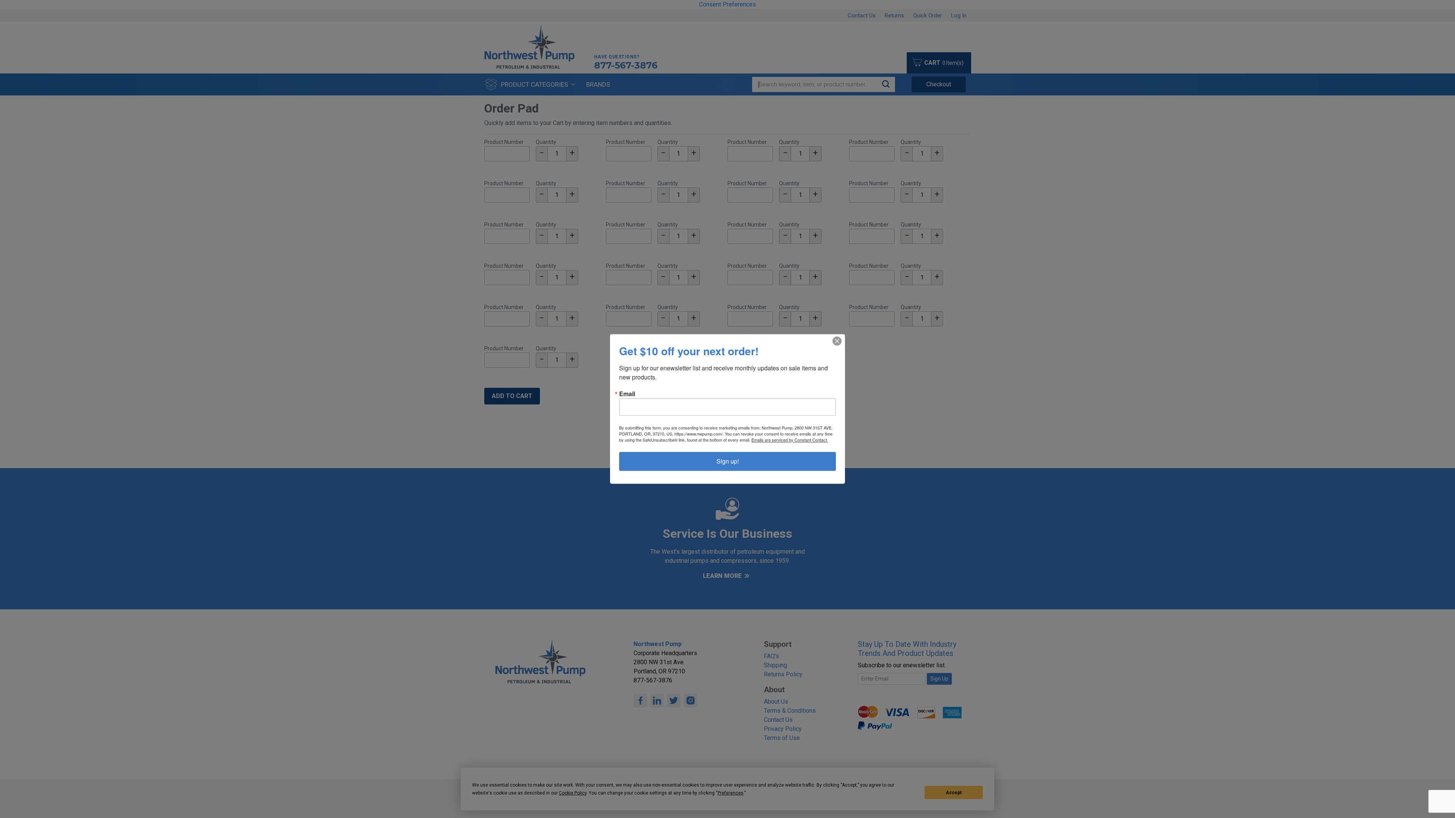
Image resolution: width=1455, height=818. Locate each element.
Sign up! (728, 461)
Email (627, 394)
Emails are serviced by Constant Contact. (789, 440)
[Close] (837, 340)
